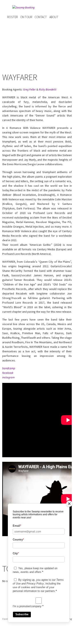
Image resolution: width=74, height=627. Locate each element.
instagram (8, 377)
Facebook (7, 618)
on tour (26, 17)
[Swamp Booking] (37, 7)
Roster (12, 17)
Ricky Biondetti (47, 89)
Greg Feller (29, 89)
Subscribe (21, 614)
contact (41, 17)
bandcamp (8, 368)
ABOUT (53, 17)
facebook (7, 373)
